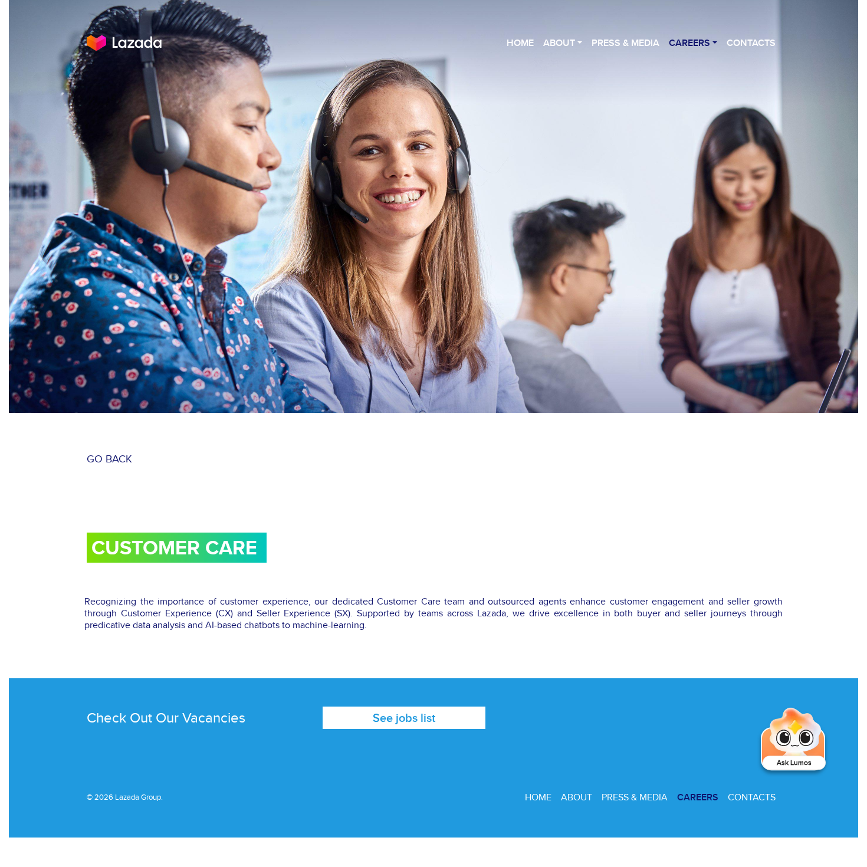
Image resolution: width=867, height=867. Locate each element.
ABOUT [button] (559, 43)
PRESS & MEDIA (625, 43)
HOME (520, 43)
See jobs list (404, 717)
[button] (794, 741)
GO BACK (109, 458)
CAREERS (697, 797)
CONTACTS (751, 43)
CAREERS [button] (689, 43)
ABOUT (576, 797)
